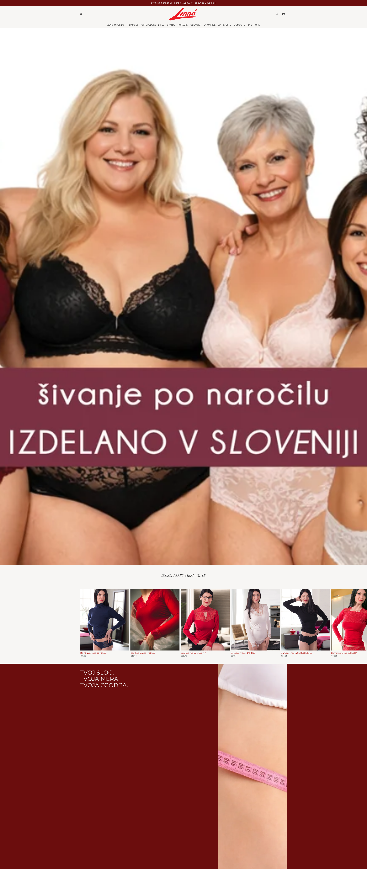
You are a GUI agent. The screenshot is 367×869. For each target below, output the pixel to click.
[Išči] (81, 14)
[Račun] (277, 14)
